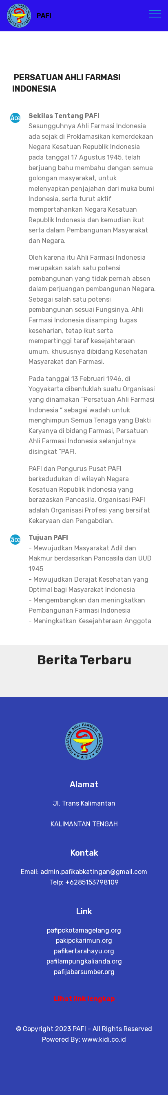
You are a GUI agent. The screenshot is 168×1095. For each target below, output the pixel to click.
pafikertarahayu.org (84, 951)
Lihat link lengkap (84, 999)
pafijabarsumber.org (84, 972)
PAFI (44, 16)
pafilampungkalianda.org (84, 961)
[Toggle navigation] (155, 13)
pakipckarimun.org (84, 940)
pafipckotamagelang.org (84, 930)
